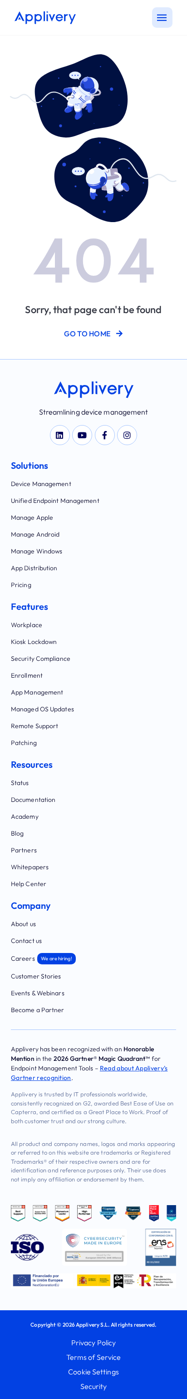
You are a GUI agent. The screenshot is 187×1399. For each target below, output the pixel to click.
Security (93, 1386)
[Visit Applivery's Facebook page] (105, 435)
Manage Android (35, 534)
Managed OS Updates (42, 709)
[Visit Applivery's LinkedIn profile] (60, 435)
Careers (41, 958)
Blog (17, 833)
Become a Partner (37, 1010)
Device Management (41, 484)
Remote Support (34, 726)
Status (20, 783)
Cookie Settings (93, 1371)
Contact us (26, 941)
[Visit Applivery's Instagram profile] (127, 435)
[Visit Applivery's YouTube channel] (82, 435)
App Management (37, 692)
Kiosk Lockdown (34, 642)
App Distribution (34, 568)
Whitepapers (30, 867)
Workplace (26, 625)
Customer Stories (36, 976)
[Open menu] (162, 17)
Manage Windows (36, 551)
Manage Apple (32, 517)
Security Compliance (40, 658)
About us (23, 924)
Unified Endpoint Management (55, 501)
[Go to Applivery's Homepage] (45, 17)
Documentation (33, 800)
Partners (24, 850)
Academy (25, 816)
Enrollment (27, 675)
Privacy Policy (93, 1342)
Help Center (28, 884)
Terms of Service (93, 1357)
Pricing (21, 585)
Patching (24, 743)
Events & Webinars (37, 993)
